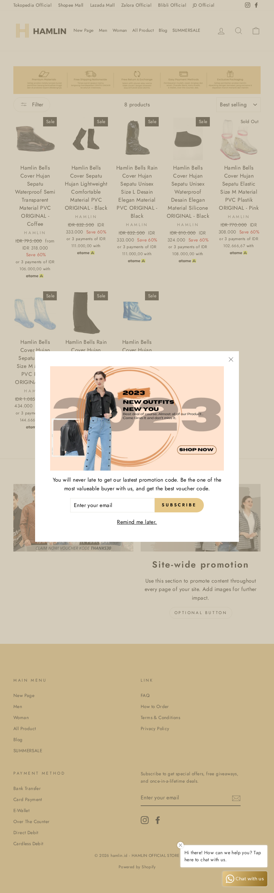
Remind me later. (137, 522)
